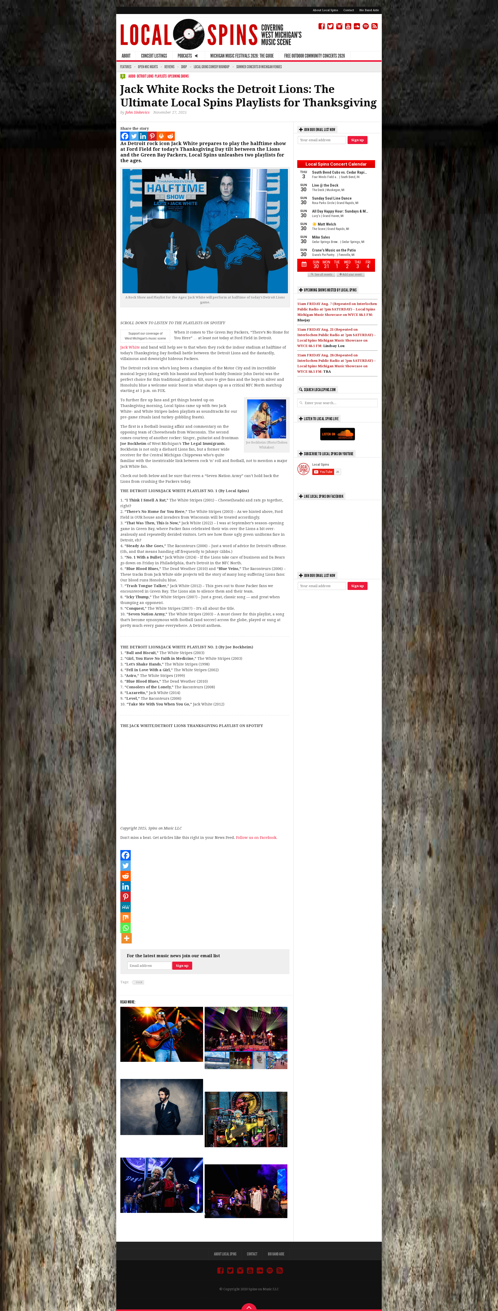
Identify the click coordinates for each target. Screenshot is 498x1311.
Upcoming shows (178, 76)
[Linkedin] (143, 136)
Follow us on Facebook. (256, 837)
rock (139, 982)
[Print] (161, 136)
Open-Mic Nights (148, 66)
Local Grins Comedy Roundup (212, 66)
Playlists (161, 76)
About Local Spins (325, 10)
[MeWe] (125, 907)
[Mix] (125, 917)
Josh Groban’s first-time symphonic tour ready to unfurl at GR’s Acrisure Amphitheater (156, 1144)
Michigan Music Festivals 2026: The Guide (242, 56)
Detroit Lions (145, 76)
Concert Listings (154, 56)
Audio (131, 76)
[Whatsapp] (125, 928)
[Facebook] (124, 136)
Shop (184, 66)
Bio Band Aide (369, 10)
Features (125, 66)
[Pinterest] (152, 136)
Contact (348, 10)
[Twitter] (134, 136)
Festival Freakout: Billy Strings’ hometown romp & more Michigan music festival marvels (243, 1078)
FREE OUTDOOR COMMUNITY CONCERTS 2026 (314, 56)
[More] (126, 938)
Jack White (130, 347)
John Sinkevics (137, 112)
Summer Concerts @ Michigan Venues (259, 66)
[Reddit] (170, 136)
